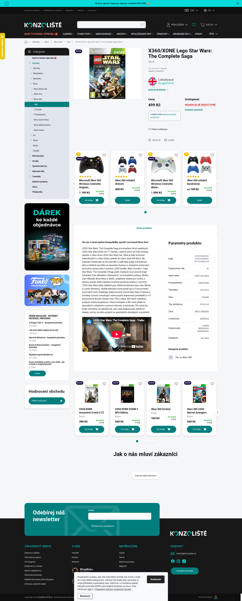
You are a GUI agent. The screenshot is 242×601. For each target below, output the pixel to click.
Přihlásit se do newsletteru (102, 526)
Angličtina (204, 318)
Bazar (35, 145)
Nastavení (85, 596)
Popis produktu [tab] (144, 228)
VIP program (30, 562)
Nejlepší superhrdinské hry (41, 355)
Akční (197, 311)
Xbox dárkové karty (42, 125)
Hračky (35, 161)
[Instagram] (178, 561)
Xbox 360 (38, 99)
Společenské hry (39, 166)
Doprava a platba (32, 10)
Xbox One (38, 94)
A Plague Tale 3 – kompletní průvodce (46, 323)
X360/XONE (203, 283)
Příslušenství (40, 114)
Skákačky (205, 311)
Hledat (142, 25)
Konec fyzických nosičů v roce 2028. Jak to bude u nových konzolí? (46, 363)
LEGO (197, 276)
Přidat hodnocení (39, 401)
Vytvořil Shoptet (205, 597)
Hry (36, 104)
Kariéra (80, 10)
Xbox (35, 84)
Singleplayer (203, 331)
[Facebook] (173, 561)
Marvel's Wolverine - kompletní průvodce (47, 337)
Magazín (69, 10)
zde (89, 589)
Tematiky (36, 176)
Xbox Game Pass (41, 120)
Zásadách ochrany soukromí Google (113, 589)
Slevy (34, 187)
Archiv (37, 373)
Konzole (37, 109)
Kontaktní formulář (184, 571)
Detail (127, 200)
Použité (205, 297)
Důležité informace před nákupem (39, 579)
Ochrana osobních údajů (35, 584)
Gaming (35, 63)
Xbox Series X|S (40, 89)
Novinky (36, 68)
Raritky (36, 151)
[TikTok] (184, 561)
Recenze (75, 562)
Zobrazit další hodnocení (145, 476)
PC (34, 135)
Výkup (122, 553)
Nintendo (37, 78)
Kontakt (75, 553)
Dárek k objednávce (33, 570)
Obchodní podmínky (33, 575)
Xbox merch (39, 130)
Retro (35, 140)
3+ (208, 268)
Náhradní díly (38, 171)
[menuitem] (42, 34)
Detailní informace (157, 90)
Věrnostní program (33, 557)
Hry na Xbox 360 (183, 357)
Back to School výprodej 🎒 (44, 58)
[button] (145, 212)
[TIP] (199, 164)
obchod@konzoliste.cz (186, 553)
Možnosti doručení (194, 110)
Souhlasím (155, 579)
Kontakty (92, 10)
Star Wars (204, 276)
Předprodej (37, 192)
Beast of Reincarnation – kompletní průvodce (45, 346)
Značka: (156, 71)
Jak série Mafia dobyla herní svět (43, 330)
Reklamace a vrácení (52, 10)
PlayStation (38, 73)
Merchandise (38, 156)
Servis (121, 557)
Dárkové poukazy (39, 182)
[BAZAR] (91, 393)
